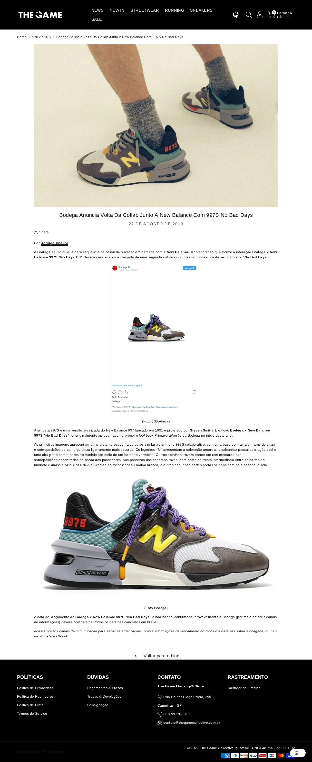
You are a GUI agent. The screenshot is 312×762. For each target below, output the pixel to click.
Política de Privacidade (35, 688)
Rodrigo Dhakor (54, 243)
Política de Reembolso (35, 696)
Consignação (97, 705)
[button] (97, 10)
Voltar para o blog (160, 655)
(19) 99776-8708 (177, 714)
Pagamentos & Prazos (105, 688)
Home (22, 37)
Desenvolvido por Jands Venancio (41, 752)
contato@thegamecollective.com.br (191, 722)
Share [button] (44, 232)
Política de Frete (30, 705)
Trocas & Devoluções (104, 696)
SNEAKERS (41, 37)
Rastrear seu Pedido (244, 688)
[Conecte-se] (259, 15)
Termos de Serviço (32, 713)
